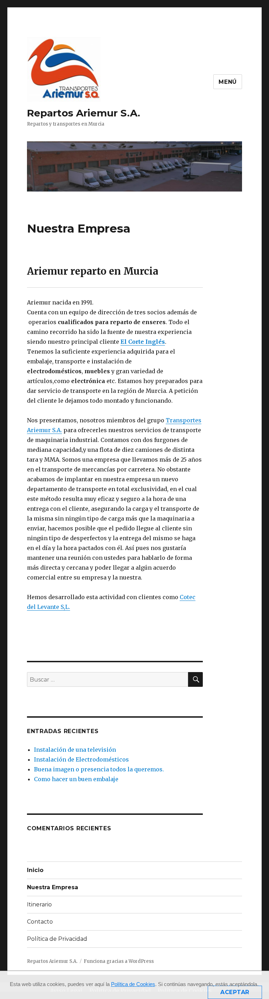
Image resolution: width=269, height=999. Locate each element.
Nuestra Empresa (52, 887)
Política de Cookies (133, 984)
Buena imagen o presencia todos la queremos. (99, 769)
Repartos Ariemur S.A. (83, 113)
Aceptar (234, 992)
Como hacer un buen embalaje (76, 779)
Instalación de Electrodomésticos (81, 759)
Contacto (40, 921)
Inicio (35, 870)
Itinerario (39, 904)
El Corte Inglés (142, 341)
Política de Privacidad (57, 939)
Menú (228, 82)
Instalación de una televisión (75, 749)
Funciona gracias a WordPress (119, 961)
